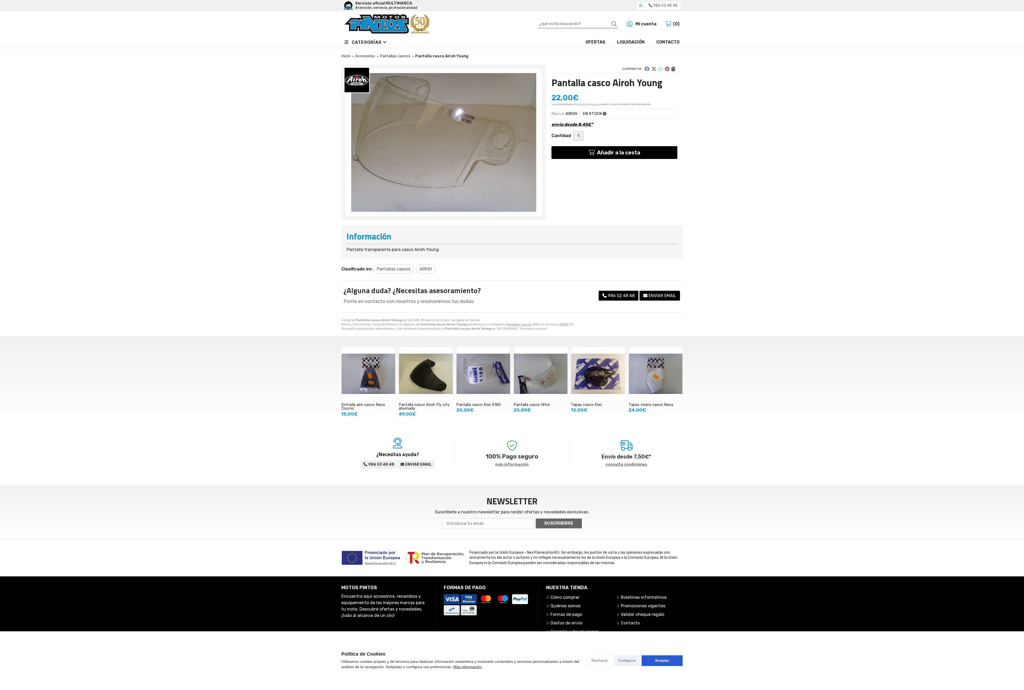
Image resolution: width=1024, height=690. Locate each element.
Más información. (467, 667)
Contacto (630, 622)
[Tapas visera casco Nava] (655, 374)
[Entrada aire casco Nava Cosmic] (368, 374)
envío (581, 104)
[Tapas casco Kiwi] (598, 374)
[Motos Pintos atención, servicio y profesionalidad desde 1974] (387, 24)
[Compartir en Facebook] (647, 68)
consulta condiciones (626, 464)
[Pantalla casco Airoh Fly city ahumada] (426, 374)
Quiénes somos (565, 605)
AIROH (564, 324)
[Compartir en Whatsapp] (660, 68)
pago (595, 104)
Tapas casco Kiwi (586, 404)
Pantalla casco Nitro (532, 404)
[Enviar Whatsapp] (640, 5)
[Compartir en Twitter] (653, 68)
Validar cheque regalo (642, 614)
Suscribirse (558, 523)
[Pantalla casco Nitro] (540, 374)
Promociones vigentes (643, 605)
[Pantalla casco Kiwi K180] (483, 374)
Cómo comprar (564, 597)
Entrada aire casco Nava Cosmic (363, 406)
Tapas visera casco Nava (651, 404)
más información (512, 464)
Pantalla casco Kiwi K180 (478, 404)
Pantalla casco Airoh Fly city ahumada (424, 406)
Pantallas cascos (519, 324)
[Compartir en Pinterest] (667, 68)
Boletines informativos (644, 597)
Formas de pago (566, 614)
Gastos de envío (566, 622)
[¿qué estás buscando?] (578, 23)
